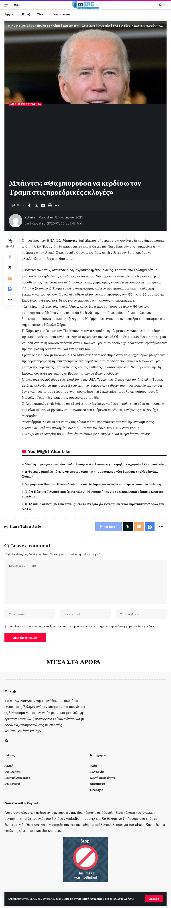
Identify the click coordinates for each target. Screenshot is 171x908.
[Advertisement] (85, 143)
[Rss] (6, 740)
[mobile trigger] (8, 5)
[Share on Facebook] (29, 205)
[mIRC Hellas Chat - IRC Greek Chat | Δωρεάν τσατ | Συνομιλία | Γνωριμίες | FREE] (85, 4)
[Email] (43, 205)
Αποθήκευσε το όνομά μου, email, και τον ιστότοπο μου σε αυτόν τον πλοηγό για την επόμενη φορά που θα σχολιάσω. (82, 626)
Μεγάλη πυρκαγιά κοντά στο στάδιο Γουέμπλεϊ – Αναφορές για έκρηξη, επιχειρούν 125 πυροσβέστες (95, 464)
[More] (57, 205)
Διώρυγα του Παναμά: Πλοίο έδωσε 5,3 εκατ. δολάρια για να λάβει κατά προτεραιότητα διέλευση (93, 484)
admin (29, 217)
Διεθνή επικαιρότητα (25, 104)
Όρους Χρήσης (124, 898)
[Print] (50, 205)
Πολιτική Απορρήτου (91, 898)
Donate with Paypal (21, 803)
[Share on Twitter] (36, 205)
